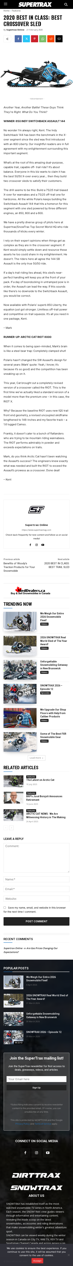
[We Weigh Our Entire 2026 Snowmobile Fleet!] (20, 622)
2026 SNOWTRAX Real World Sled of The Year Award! (53, 641)
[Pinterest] (34, 38)
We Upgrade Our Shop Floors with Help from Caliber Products (53, 713)
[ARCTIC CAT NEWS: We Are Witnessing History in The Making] (13, 815)
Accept (37, 1260)
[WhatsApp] (42, 38)
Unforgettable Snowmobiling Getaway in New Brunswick (54, 665)
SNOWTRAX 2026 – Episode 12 (43, 1032)
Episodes (45, 693)
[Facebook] (18, 38)
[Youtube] (47, 1152)
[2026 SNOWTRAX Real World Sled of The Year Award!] (20, 646)
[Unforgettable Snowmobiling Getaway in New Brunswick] (20, 670)
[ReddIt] (50, 38)
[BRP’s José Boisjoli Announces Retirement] (13, 798)
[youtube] (42, 544)
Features (16, 10)
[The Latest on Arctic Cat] (13, 781)
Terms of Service (43, 1123)
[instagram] (36, 544)
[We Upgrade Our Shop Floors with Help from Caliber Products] (20, 718)
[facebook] (30, 544)
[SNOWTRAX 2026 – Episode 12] (20, 694)
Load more (35, 757)
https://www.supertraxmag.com (36, 530)
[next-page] (11, 828)
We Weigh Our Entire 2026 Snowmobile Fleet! (52, 617)
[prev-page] (6, 828)
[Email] (59, 38)
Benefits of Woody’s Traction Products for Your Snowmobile (19, 567)
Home (7, 10)
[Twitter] (26, 38)
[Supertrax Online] (36, 509)
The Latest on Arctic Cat (40, 780)
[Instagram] (36, 1152)
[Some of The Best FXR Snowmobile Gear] (20, 742)
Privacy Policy (22, 1123)
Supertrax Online (15, 29)
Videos (44, 624)
